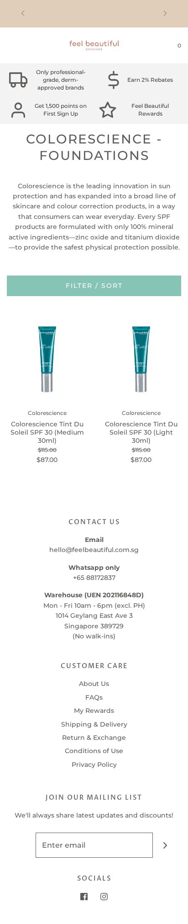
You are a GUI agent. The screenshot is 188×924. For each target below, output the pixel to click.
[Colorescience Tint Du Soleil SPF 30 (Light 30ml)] (141, 359)
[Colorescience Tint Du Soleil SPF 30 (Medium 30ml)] (47, 359)
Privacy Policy (94, 764)
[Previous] (23, 14)
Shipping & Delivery (94, 724)
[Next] (165, 14)
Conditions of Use (94, 751)
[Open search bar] (17, 46)
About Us (94, 684)
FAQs (94, 697)
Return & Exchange (94, 737)
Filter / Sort (94, 285)
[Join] (165, 845)
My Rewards (94, 710)
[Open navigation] (7, 46)
